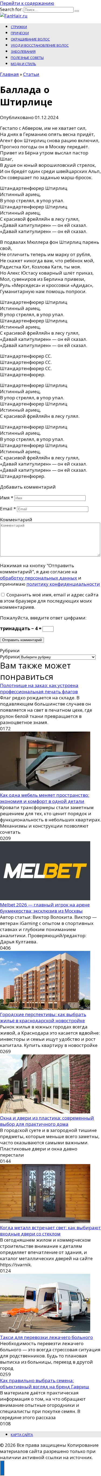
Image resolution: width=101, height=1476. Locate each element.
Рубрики (10, 657)
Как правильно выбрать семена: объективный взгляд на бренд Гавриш (44, 1383)
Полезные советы (27, 57)
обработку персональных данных (38, 578)
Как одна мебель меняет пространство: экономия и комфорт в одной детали (44, 798)
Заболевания (23, 51)
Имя (6, 498)
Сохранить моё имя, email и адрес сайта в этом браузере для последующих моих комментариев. (49, 601)
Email (8, 508)
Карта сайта (22, 1434)
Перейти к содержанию (27, 3)
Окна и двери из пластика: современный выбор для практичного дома (47, 1121)
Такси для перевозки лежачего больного (46, 1337)
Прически (20, 33)
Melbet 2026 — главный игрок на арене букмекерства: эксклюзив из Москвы (45, 908)
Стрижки (19, 26)
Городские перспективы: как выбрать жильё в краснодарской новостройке (43, 1017)
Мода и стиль (23, 63)
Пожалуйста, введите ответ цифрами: (43, 618)
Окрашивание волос (30, 39)
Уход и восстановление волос (40, 45)
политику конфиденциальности (63, 584)
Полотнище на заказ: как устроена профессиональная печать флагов (39, 688)
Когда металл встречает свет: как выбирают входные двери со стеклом (50, 1230)
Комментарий (16, 519)
